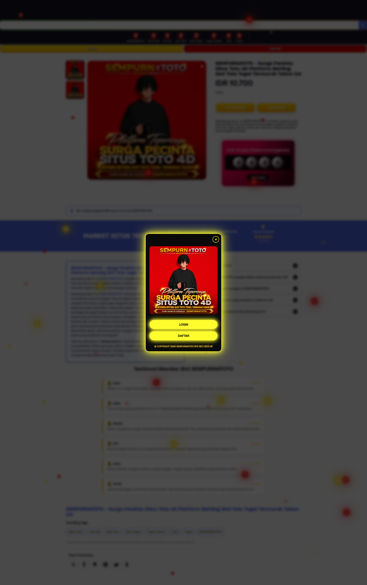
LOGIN (183, 324)
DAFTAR (183, 335)
